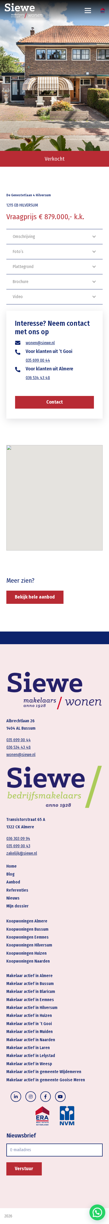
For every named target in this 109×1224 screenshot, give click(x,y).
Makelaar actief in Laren (28, 1047)
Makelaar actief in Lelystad (30, 1055)
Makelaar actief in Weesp (29, 1063)
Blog (10, 874)
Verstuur (24, 1169)
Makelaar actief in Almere (29, 975)
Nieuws (13, 898)
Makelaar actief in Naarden (30, 1039)
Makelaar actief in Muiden (29, 1031)
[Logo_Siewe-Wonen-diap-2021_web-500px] (23, 10)
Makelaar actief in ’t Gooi (29, 1023)
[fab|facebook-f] (45, 1096)
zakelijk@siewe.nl (21, 853)
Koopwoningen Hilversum (29, 945)
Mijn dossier (17, 906)
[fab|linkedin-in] (16, 1096)
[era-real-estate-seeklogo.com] (103, 10)
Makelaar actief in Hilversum (31, 1007)
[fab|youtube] (60, 1096)
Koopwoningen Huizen (26, 953)
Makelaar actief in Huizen (29, 1015)
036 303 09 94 (18, 838)
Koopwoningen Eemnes (27, 937)
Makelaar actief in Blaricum (30, 991)
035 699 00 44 (38, 360)
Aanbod (13, 881)
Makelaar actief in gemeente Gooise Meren (45, 1079)
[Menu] (88, 10)
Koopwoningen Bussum (27, 929)
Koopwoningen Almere (26, 921)
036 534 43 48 (38, 377)
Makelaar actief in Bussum (30, 983)
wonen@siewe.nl (40, 342)
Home (11, 866)
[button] (97, 1212)
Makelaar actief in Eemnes (30, 999)
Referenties (17, 890)
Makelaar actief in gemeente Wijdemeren (43, 1071)
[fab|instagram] (30, 1096)
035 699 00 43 (18, 845)
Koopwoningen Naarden (28, 961)
